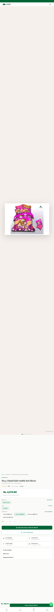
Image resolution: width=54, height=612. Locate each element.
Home (3, 474)
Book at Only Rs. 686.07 (31, 605)
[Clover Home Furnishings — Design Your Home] (7, 4)
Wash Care (6, 553)
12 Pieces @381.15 (19, 514)
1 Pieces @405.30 (7, 514)
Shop (7, 610)
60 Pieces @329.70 (33, 514)
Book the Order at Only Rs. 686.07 (28, 527)
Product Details (7, 550)
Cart (34, 610)
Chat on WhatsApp (28, 532)
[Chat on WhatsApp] (51, 604)
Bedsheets (8, 474)
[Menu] (50, 4)
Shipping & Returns (8, 557)
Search (20, 610)
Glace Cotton (6, 502)
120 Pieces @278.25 (8, 517)
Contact (47, 610)
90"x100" (5, 508)
